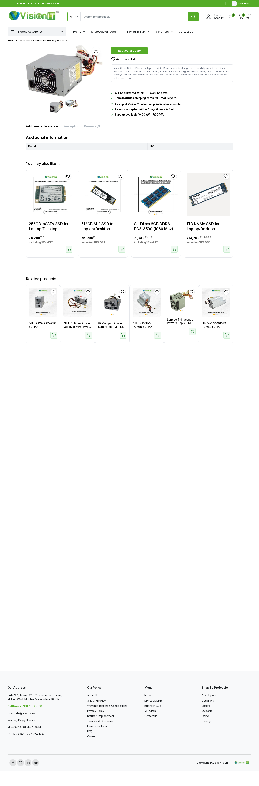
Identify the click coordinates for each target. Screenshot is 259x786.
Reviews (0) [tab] (92, 126)
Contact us (186, 31)
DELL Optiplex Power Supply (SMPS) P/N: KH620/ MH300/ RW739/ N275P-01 (76, 328)
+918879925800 (50, 3)
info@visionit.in (25, 713)
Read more (53, 335)
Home (77, 31)
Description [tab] (71, 126)
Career (91, 736)
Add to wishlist (125, 59)
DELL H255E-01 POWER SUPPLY (143, 325)
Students (207, 710)
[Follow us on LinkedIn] (28, 762)
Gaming (206, 721)
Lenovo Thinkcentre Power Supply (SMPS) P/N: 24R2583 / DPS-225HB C (181, 325)
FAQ (89, 731)
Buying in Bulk (136, 31)
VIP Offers (162, 31)
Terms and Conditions (100, 721)
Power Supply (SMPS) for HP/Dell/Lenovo (41, 40)
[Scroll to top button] (250, 777)
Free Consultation (97, 726)
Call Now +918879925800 (25, 706)
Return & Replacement (100, 716)
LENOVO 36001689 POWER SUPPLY (214, 325)
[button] (244, 16)
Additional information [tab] (42, 126)
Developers (209, 695)
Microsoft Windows (104, 31)
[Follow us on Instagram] (20, 762)
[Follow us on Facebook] (12, 762)
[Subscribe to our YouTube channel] (35, 762)
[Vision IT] (34, 16)
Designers (208, 700)
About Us (92, 695)
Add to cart (69, 249)
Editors (206, 705)
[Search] (193, 16)
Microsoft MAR (153, 700)
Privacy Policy (95, 710)
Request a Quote (129, 50)
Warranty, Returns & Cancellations (107, 705)
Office (205, 716)
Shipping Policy (96, 700)
